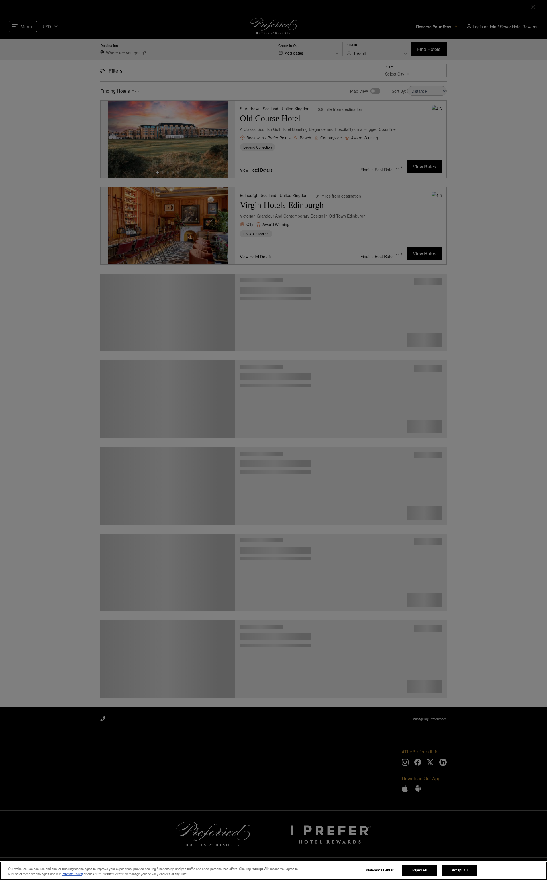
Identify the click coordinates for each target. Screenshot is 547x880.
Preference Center (379, 870)
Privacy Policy (72, 873)
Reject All (419, 870)
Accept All (460, 870)
